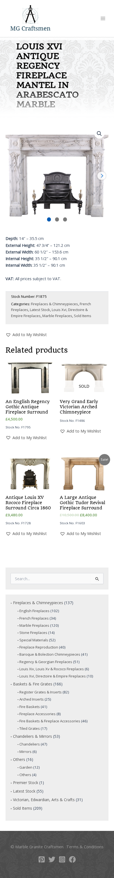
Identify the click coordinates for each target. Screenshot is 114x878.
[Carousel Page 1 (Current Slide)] (49, 219)
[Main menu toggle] (102, 18)
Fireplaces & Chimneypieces (54, 303)
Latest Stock (40, 309)
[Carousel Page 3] (65, 219)
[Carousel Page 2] (57, 219)
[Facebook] (72, 859)
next (101, 176)
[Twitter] (51, 859)
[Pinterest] (41, 859)
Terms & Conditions (84, 846)
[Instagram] (62, 859)
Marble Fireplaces (57, 315)
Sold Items (82, 315)
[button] (99, 134)
